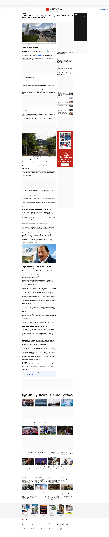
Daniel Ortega (31, 366)
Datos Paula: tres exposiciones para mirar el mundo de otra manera (66, 497)
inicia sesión (26, 374)
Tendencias (24, 13)
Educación (51, 366)
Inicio (1, 5)
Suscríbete (32, 374)
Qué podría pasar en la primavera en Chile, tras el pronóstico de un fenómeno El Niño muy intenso (41, 395)
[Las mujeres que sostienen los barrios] (67, 487)
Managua (49, 366)
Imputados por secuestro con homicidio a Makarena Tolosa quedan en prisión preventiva (64, 65)
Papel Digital (38, 5)
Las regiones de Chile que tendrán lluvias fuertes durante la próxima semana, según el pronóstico (63, 110)
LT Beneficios (33, 5)
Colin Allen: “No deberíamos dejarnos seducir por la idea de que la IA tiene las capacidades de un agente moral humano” (63, 114)
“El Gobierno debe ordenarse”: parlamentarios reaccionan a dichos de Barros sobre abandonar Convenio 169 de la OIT (64, 73)
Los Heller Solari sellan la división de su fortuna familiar (41, 473)
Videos (25, 5)
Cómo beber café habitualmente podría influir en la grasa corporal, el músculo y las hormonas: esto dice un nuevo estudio (63, 94)
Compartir (24, 44)
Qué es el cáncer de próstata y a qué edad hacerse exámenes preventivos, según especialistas (63, 98)
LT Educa (42, 5)
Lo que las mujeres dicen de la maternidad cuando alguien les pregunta (66, 493)
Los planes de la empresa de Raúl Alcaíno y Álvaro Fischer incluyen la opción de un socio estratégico (40, 467)
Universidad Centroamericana (41, 366)
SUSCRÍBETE (65, 164)
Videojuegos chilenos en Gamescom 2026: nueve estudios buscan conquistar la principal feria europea (28, 493)
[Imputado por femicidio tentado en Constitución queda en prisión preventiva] (28, 461)
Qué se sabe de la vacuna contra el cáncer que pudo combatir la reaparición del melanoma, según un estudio (67, 395)
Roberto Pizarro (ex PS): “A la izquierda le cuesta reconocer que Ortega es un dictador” (37, 363)
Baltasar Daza (25, 22)
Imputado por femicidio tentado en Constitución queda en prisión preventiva (65, 53)
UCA (46, 366)
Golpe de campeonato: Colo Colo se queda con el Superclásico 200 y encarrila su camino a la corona (67, 467)
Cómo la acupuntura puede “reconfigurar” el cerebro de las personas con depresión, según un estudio (63, 102)
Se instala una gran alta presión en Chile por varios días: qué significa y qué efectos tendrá (54, 395)
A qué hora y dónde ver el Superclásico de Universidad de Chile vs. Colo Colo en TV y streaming (47, 424)
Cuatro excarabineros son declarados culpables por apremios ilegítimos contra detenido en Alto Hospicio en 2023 (65, 69)
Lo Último (28, 5)
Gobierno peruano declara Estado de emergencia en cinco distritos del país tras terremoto (54, 493)
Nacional (7, 5)
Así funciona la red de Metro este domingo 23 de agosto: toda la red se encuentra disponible (64, 424)
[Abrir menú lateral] (1, 9)
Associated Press (31, 22)
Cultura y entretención (39, 477)
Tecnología (14, 5)
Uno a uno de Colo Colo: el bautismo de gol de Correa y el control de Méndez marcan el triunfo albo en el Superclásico (67, 474)
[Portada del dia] (65, 148)
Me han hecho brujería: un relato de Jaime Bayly (41, 497)
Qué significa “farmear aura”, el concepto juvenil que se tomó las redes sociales (62, 106)
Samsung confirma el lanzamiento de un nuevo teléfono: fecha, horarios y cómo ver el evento (28, 497)
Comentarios (28, 44)
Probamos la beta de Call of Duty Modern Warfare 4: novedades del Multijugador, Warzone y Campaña (27, 481)
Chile (23, 451)
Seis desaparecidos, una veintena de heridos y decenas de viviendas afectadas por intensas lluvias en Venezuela (64, 61)
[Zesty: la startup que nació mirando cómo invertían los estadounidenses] (41, 461)
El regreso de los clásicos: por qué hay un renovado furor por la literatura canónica (40, 493)
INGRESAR (106, 9)
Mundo (22, 5)
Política (4, 5)
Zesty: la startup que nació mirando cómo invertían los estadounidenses (40, 453)
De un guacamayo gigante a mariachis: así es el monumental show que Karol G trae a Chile (41, 481)
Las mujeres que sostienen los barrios (67, 480)
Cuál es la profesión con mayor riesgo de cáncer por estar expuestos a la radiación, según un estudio (54, 467)
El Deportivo (19, 5)
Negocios (11, 5)
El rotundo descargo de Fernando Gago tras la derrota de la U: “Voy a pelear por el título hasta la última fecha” (67, 454)
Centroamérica (35, 366)
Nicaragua (27, 366)
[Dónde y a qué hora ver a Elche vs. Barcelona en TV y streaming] (30, 430)
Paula (62, 477)
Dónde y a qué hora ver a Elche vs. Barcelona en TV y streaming (29, 423)
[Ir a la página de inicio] (54, 9)
